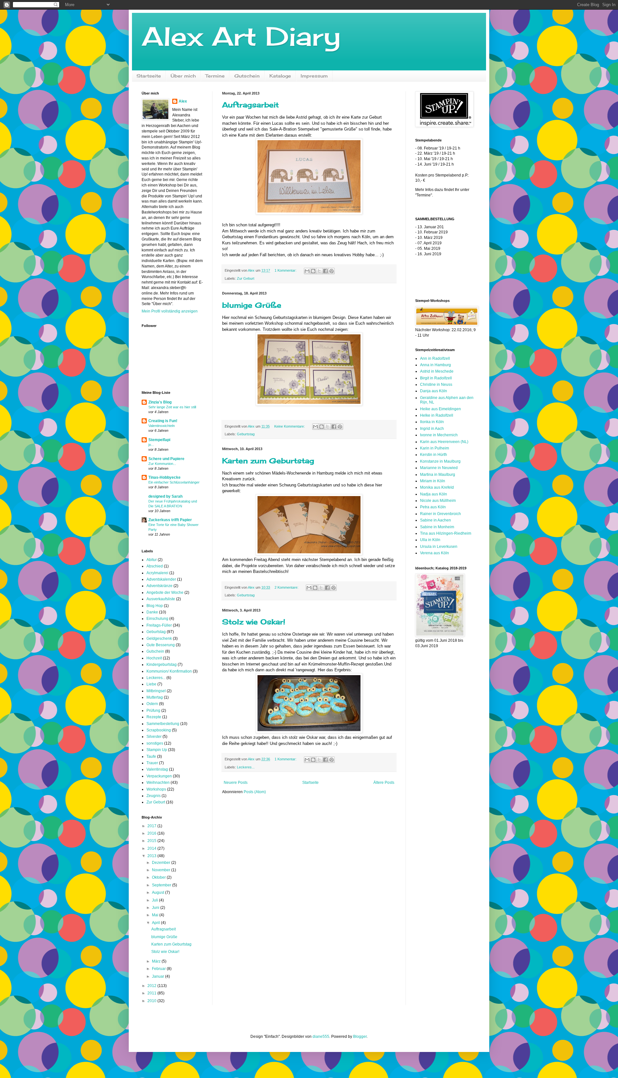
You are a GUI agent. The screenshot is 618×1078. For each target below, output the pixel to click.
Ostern (152, 704)
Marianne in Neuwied (439, 468)
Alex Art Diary (241, 36)
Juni (156, 907)
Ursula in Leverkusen (438, 546)
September (162, 885)
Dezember (161, 862)
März (157, 961)
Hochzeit (154, 658)
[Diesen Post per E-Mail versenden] (307, 271)
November (161, 870)
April (156, 922)
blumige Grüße (251, 305)
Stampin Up (156, 749)
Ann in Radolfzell (435, 358)
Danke (152, 612)
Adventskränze (159, 586)
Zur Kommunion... (162, 464)
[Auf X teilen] (319, 271)
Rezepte (153, 717)
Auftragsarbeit (250, 104)
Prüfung (153, 710)
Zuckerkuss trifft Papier (170, 520)
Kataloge (280, 75)
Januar (158, 976)
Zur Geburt (245, 278)
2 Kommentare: (287, 587)
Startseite (148, 75)
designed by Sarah (165, 496)
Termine (215, 75)
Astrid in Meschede (437, 371)
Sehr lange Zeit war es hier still (172, 407)
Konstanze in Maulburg (440, 461)
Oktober (159, 877)
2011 (152, 993)
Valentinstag (157, 769)
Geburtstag (246, 434)
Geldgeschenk (159, 638)
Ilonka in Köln (432, 422)
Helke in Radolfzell (436, 415)
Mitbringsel (156, 691)
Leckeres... (246, 767)
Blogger (360, 1036)
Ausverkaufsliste (160, 599)
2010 (152, 1001)
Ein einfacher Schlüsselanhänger (174, 482)
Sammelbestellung (162, 723)
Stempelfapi (159, 440)
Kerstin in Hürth (433, 454)
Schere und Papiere (166, 459)
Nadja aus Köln (433, 494)
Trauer (152, 763)
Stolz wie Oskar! (253, 621)
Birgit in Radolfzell (436, 378)
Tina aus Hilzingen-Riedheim (445, 533)
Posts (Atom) (255, 792)
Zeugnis (153, 795)
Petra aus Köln (433, 507)
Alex (183, 101)
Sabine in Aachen (435, 520)
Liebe (151, 684)
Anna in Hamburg (435, 365)
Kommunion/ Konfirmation (169, 671)
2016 (152, 833)
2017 (152, 826)
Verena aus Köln (434, 553)
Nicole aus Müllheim (438, 500)
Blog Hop (154, 605)
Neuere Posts (236, 782)
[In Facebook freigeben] (325, 271)
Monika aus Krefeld (437, 487)
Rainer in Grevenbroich (440, 514)
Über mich (183, 75)
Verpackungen (159, 776)
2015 (152, 840)
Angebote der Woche (164, 592)
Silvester (154, 736)
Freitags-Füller (159, 625)
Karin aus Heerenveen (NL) (444, 441)
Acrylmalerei (157, 573)
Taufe (151, 756)
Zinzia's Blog (160, 402)
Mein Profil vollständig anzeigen (170, 311)
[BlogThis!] (313, 271)
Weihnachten (158, 782)
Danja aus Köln (433, 391)
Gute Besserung (160, 645)
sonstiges (154, 743)
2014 (152, 848)
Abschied (154, 566)
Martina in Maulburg (437, 474)
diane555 (321, 1036)
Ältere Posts (383, 782)
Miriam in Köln (432, 481)
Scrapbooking (158, 730)
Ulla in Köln (430, 540)
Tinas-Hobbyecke (164, 477)
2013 (152, 856)
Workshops (156, 789)
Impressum (314, 75)
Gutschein (247, 75)
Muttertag (154, 697)
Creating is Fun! (162, 421)
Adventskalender (161, 579)
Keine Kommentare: (290, 426)
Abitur (151, 559)
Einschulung (157, 618)
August (158, 892)
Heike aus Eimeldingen (440, 409)
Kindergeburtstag (161, 664)
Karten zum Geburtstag (268, 460)
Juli (155, 900)
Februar (159, 968)
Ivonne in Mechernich (439, 435)
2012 (152, 985)
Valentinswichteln (161, 426)
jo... (151, 445)
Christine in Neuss (436, 384)
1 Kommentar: (286, 270)
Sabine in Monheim (437, 527)
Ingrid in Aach (432, 428)
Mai (155, 915)
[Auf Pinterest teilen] (331, 271)
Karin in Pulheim (434, 448)
